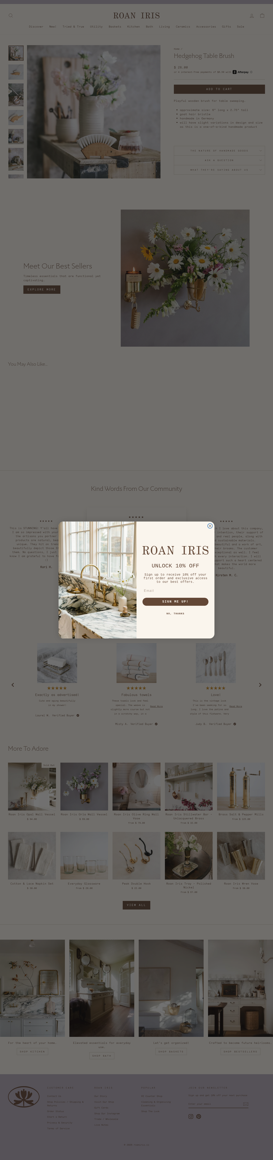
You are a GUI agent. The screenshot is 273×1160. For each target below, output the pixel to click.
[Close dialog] (210, 526)
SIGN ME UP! (175, 602)
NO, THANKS (175, 613)
